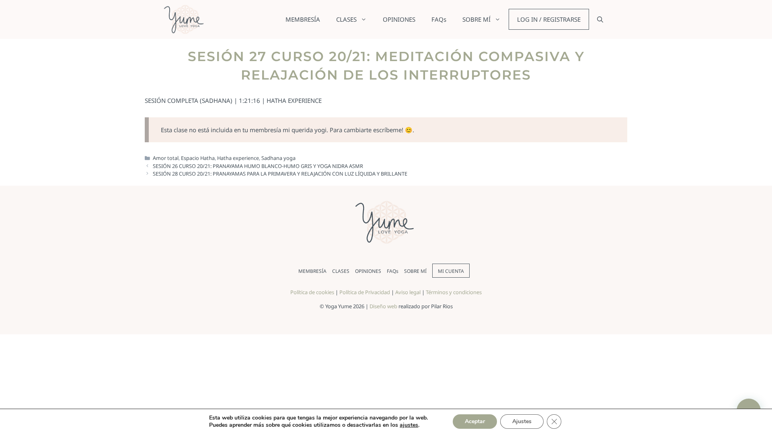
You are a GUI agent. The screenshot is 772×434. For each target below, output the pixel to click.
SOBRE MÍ (476, 19)
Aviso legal (408, 292)
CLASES (346, 19)
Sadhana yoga (278, 158)
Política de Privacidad (364, 292)
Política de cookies (312, 292)
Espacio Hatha (198, 158)
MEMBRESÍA (302, 19)
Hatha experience (238, 158)
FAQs (438, 19)
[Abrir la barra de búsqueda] (600, 19)
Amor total (166, 158)
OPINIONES (399, 19)
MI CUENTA (451, 271)
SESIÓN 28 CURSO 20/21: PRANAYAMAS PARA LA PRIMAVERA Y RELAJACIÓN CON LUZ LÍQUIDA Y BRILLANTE (280, 173)
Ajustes (522, 421)
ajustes (409, 425)
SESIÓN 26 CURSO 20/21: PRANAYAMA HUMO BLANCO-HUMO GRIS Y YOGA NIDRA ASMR (258, 166)
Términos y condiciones (454, 292)
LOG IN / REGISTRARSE (549, 19)
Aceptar (475, 421)
